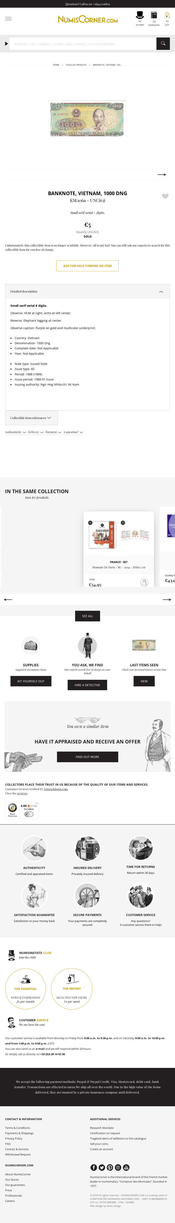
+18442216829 (101, 4)
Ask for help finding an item (87, 266)
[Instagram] (118, 1168)
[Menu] (36, 804)
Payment (51, 432)
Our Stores (12, 1179)
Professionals (13, 1195)
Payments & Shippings (19, 1133)
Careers (10, 1201)
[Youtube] (126, 1168)
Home (56, 64)
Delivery (34, 432)
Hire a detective (87, 685)
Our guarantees (15, 1185)
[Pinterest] (110, 1168)
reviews (22, 793)
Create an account (101, 1149)
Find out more (87, 757)
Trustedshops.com (56, 789)
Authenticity (13, 432)
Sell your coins (99, 1144)
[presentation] (13, 174)
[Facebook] (94, 1168)
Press (8, 1190)
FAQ (7, 1144)
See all (87, 616)
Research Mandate (102, 1128)
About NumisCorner (18, 1174)
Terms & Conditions (17, 1128)
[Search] (163, 43)
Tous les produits (76, 64)
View (144, 681)
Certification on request (105, 1133)
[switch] (29, 814)
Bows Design (114, 1205)
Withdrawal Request (18, 1154)
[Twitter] (102, 1168)
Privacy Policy (13, 1138)
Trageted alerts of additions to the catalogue (118, 1138)
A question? (71, 432)
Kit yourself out (31, 681)
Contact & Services (17, 1149)
